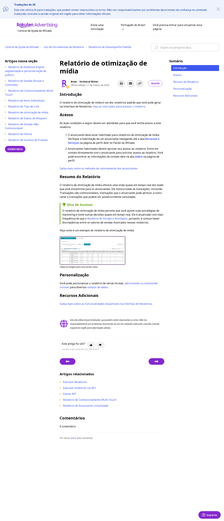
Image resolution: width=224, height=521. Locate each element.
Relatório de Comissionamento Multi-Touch (89, 400)
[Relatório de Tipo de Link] (67, 361)
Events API (69, 394)
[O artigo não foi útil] (100, 345)
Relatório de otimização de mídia (28, 112)
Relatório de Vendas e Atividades (107, 218)
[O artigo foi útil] (91, 345)
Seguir (155, 83)
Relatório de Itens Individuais (26, 100)
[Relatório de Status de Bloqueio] (156, 361)
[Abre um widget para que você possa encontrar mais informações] (209, 515)
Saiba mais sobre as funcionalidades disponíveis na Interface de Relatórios (106, 304)
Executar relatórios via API (79, 388)
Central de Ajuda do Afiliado (22, 47)
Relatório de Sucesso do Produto (28, 140)
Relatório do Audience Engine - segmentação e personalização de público (25, 71)
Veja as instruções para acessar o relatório (119, 106)
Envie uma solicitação (97, 27)
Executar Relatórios (75, 382)
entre (73, 438)
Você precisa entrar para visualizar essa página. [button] (177, 27)
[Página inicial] (37, 25)
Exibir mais (15, 149)
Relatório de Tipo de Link (23, 106)
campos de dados (97, 287)
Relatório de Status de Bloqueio (27, 118)
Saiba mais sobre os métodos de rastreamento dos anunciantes (98, 168)
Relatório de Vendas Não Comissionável (22, 126)
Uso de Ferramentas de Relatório (64, 47)
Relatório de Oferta (20, 134)
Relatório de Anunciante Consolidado (85, 405)
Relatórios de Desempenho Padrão (110, 47)
